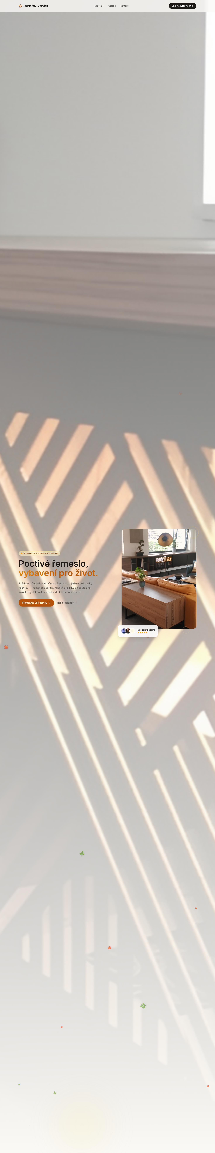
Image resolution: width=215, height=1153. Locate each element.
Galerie (112, 6)
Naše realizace (65, 602)
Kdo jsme (99, 6)
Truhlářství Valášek (35, 6)
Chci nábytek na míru (183, 6)
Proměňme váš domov (34, 602)
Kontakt (124, 6)
